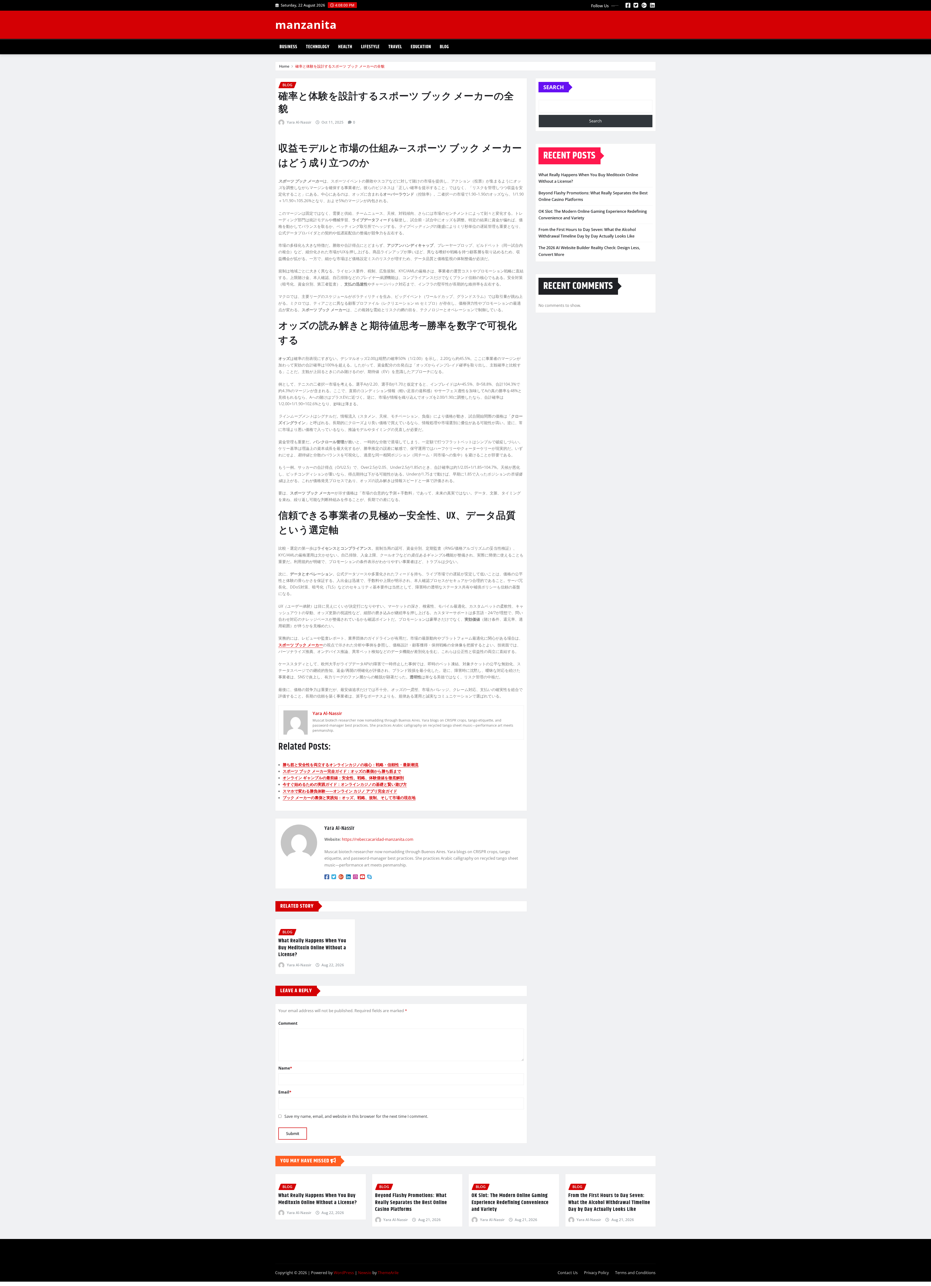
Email (284, 1092)
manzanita (306, 24)
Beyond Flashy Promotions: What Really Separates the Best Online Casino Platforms (411, 1202)
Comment (287, 1023)
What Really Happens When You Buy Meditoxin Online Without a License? (312, 948)
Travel (395, 46)
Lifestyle (370, 46)
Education (421, 46)
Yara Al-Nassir (299, 122)
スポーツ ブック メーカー (300, 645)
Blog (444, 46)
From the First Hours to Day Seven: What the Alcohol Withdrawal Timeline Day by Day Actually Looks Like (609, 1202)
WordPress (344, 1272)
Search (553, 87)
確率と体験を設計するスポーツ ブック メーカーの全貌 (340, 66)
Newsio (364, 1272)
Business (288, 46)
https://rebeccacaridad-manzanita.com (377, 839)
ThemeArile (388, 1272)
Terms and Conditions (635, 1272)
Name (285, 1068)
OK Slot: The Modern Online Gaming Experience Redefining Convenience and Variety (510, 1202)
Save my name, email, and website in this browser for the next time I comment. (356, 1116)
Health (345, 46)
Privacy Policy (596, 1272)
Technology (317, 46)
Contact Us (568, 1272)
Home (284, 66)
